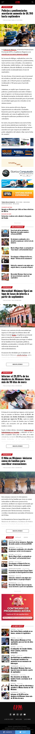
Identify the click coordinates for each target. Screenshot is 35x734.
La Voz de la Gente (8, 719)
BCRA (14, 335)
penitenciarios (7, 204)
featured (19, 202)
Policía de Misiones (9, 50)
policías (16, 204)
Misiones (27, 202)
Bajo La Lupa (19, 719)
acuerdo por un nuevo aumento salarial (14, 54)
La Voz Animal (27, 719)
